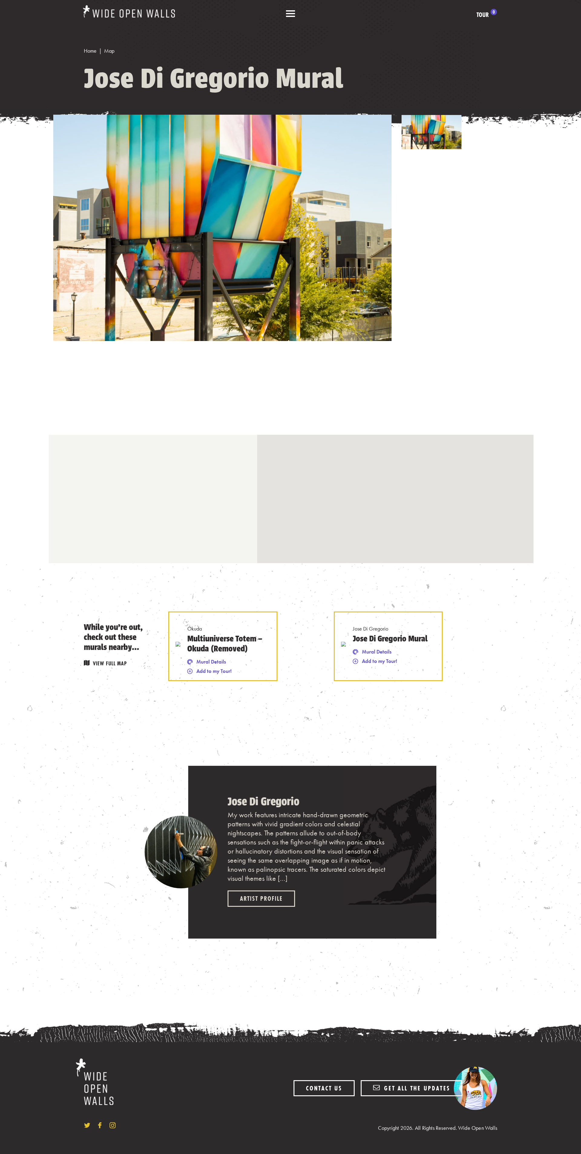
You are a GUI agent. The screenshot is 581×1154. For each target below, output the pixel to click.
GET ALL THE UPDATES (416, 1088)
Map (109, 50)
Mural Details (211, 661)
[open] (290, 14)
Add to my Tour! (213, 671)
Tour (486, 15)
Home (90, 50)
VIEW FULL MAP (110, 663)
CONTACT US (324, 1088)
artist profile (261, 898)
